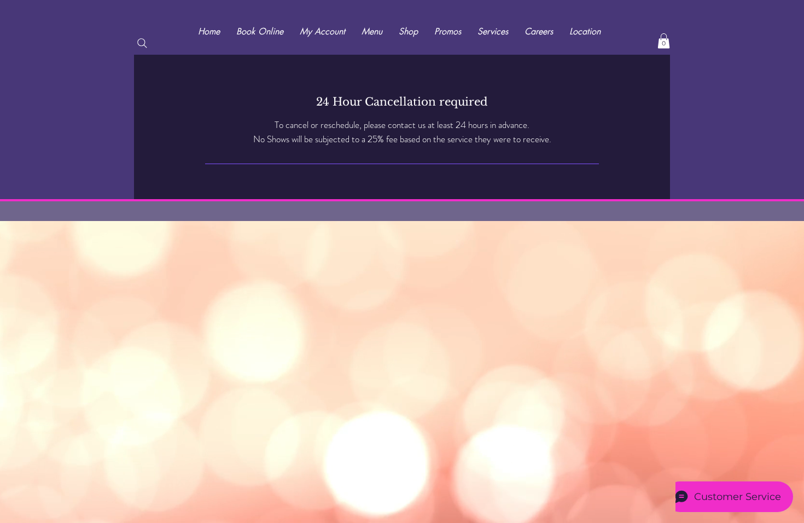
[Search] (142, 43)
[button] (663, 40)
